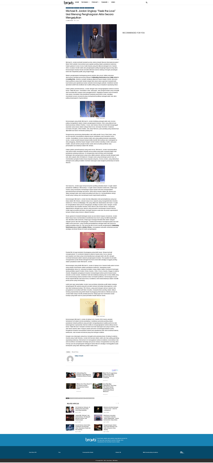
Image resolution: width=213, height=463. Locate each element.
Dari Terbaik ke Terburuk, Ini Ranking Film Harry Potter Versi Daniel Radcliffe (82, 409)
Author (68, 352)
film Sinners (82, 398)
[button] (146, 2)
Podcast (95, 2)
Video (113, 2)
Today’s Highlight (90, 7)
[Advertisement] (134, 17)
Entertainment (69, 7)
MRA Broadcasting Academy (150, 452)
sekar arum (70, 20)
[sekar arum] (70, 359)
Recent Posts (75, 352)
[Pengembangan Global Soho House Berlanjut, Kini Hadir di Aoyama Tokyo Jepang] (98, 427)
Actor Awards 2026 (74, 398)
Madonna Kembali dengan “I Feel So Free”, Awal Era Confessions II (111, 409)
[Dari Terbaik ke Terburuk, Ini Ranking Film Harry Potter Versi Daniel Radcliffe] (70, 409)
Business (82, 7)
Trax (59, 452)
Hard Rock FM (32, 452)
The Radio (84, 2)
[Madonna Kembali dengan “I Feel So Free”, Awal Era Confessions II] (98, 409)
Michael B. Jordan (90, 398)
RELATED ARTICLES (73, 403)
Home (77, 2)
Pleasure (104, 2)
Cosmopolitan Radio (88, 452)
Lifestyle (77, 7)
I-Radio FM (118, 452)
